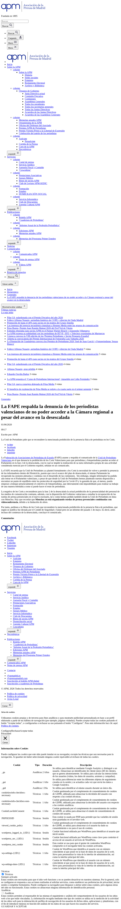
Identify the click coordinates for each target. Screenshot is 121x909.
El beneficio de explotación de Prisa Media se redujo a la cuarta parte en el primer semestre (49, 389)
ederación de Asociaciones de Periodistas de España (30, 457)
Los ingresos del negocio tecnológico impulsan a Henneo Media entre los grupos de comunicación (52, 354)
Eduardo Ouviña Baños (18, 374)
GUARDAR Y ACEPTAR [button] (14, 906)
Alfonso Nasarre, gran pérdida (21, 369)
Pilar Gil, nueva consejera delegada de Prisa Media (30, 384)
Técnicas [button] (5, 871)
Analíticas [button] (5, 890)
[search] (13, 32)
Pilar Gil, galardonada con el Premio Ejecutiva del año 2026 (35, 364)
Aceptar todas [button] (26, 731)
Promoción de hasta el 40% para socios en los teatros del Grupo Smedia (40, 359)
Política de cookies (10, 726)
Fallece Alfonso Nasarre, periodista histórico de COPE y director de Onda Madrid (45, 349)
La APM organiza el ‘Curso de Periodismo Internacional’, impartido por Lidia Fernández (48, 379)
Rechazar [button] (15, 731)
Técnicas (9, 874)
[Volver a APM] (23, 11)
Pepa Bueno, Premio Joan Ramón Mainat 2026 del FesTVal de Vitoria (39, 394)
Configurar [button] (6, 731)
